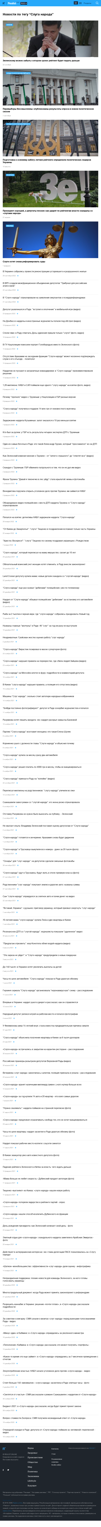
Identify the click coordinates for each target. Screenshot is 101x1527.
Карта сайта (7, 1500)
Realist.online (17, 1503)
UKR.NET (92, 1448)
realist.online (7, 1511)
